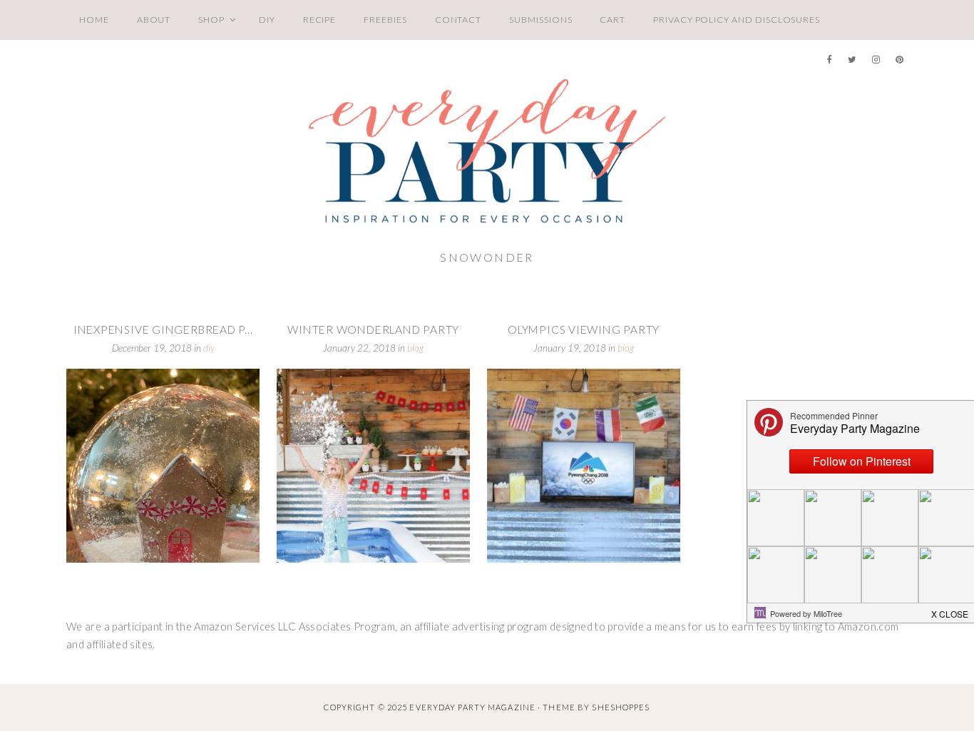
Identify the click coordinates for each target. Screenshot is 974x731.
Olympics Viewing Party (584, 329)
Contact (458, 19)
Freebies (385, 19)
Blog (415, 348)
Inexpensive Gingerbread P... (163, 329)
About (154, 19)
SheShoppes (621, 707)
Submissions (540, 19)
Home (94, 19)
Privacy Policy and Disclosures (736, 19)
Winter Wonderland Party (373, 329)
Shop (211, 19)
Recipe (320, 19)
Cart (612, 19)
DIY (267, 19)
